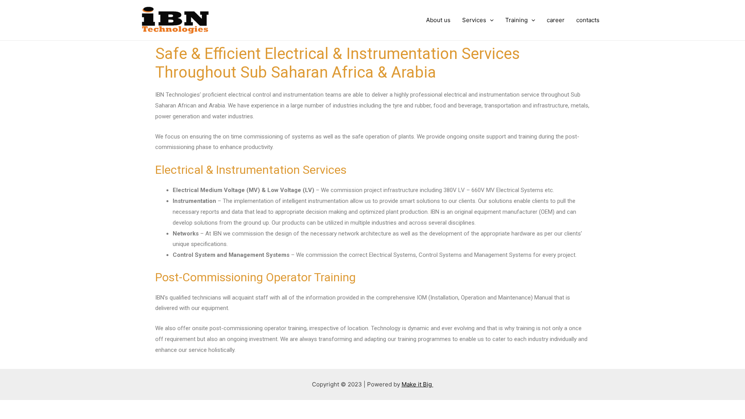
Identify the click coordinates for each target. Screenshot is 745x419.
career (556, 20)
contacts (587, 20)
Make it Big (417, 384)
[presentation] (490, 20)
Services (474, 20)
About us (438, 20)
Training (516, 20)
